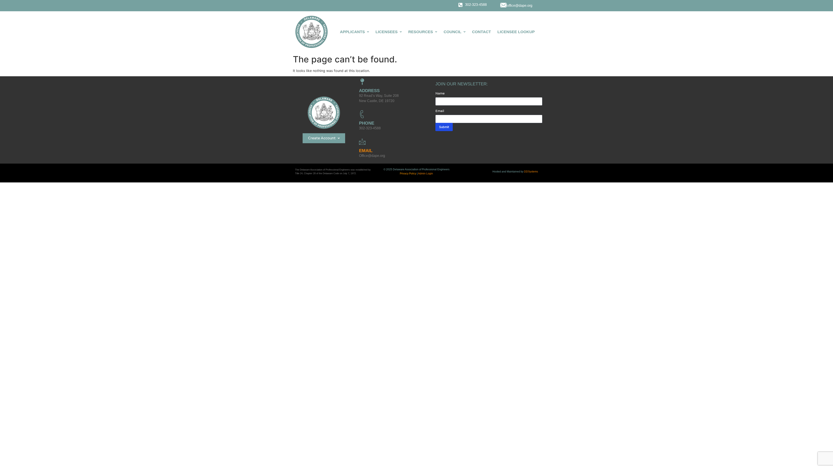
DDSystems (531, 171)
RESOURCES (420, 32)
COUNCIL (452, 32)
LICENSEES (387, 32)
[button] (354, 32)
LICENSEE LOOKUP (516, 32)
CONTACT (481, 32)
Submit (444, 127)
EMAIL (365, 150)
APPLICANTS (352, 32)
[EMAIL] (362, 141)
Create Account (322, 138)
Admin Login (425, 173)
